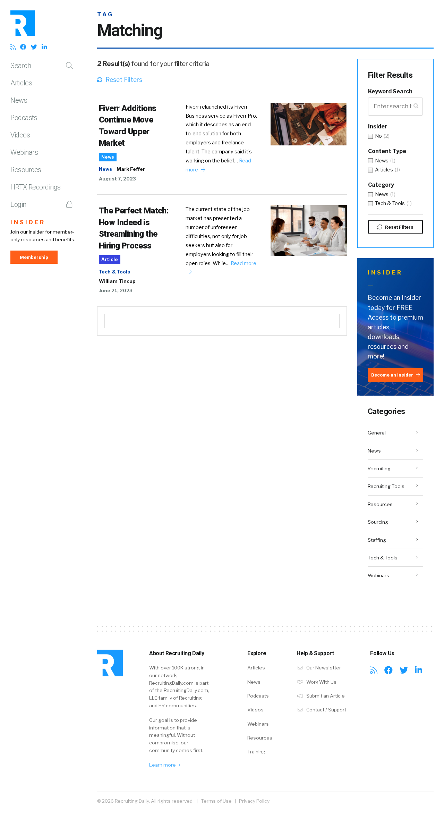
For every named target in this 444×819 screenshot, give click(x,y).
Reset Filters (123, 79)
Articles (21, 83)
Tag (105, 14)
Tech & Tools (114, 272)
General (377, 433)
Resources (25, 170)
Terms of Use (216, 801)
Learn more (163, 765)
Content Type (387, 151)
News (18, 100)
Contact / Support (325, 709)
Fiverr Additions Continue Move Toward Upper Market (127, 125)
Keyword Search (390, 91)
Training (256, 751)
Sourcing (378, 522)
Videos (20, 135)
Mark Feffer (131, 169)
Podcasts (23, 117)
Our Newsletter (323, 667)
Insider (27, 222)
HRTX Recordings (35, 187)
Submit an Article (325, 696)
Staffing (377, 540)
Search (20, 65)
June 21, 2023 (116, 290)
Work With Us (320, 682)
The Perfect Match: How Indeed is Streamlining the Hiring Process (133, 228)
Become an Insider (392, 375)
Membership (34, 257)
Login (18, 204)
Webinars (24, 152)
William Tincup (117, 281)
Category (381, 184)
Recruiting (379, 468)
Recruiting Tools (386, 486)
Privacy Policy (254, 801)
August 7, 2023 (117, 178)
